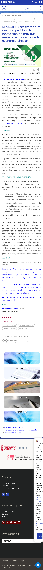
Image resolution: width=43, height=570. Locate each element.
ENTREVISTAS (21, 382)
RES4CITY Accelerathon (14, 79)
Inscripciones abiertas (11, 309)
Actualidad (6, 16)
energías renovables (26, 19)
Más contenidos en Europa (14, 428)
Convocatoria (16, 16)
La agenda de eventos (12, 433)
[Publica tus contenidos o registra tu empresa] (36, 2)
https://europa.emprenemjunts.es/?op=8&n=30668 (21, 342)
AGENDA (22, 397)
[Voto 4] (9, 318)
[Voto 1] (3, 318)
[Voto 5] (11, 318)
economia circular (9, 22)
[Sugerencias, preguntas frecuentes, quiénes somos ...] (33, 2)
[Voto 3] (7, 318)
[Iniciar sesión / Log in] (40, 2)
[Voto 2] (5, 318)
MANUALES (22, 368)
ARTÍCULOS (22, 353)
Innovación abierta (25, 22)
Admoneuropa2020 (21, 336)
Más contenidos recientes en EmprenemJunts (21, 430)
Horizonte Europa (9, 19)
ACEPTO (41, 536)
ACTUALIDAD (22, 412)
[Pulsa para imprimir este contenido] (38, 69)
